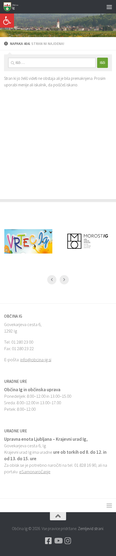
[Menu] (109, 7)
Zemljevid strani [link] (90, 528)
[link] (7, 21)
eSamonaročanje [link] (34, 472)
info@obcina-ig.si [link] (35, 360)
